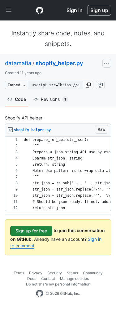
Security (54, 273)
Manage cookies (74, 278)
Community (93, 273)
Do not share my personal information (58, 284)
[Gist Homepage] (39, 10)
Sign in (75, 10)
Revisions (53, 99)
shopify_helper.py (59, 63)
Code (20, 99)
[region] (58, 174)
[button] (88, 85)
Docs (31, 278)
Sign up (99, 10)
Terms (19, 273)
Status (72, 273)
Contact (48, 278)
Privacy (35, 273)
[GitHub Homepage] (39, 294)
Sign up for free (31, 230)
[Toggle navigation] (8, 10)
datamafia (18, 63)
